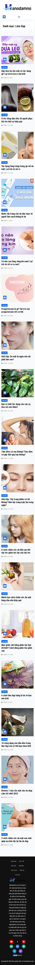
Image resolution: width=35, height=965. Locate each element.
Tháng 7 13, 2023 (8, 458)
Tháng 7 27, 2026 (8, 125)
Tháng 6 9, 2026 (7, 220)
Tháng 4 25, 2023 (8, 750)
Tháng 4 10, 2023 (8, 845)
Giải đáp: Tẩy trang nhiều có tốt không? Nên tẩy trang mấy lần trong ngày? (17, 502)
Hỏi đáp (13, 866)
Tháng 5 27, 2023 (8, 654)
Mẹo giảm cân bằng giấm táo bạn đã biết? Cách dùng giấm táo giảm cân (16, 648)
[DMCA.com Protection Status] (17, 955)
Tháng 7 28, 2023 (8, 315)
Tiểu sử (21, 870)
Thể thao (14, 870)
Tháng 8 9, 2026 (7, 77)
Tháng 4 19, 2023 (8, 797)
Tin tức (17, 875)
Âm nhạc (14, 861)
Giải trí (21, 861)
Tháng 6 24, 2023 (8, 556)
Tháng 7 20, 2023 (8, 363)
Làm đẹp (4, 67)
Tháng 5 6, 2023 (7, 702)
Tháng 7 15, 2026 (8, 173)
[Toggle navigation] (19, 16)
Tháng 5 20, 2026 (8, 268)
